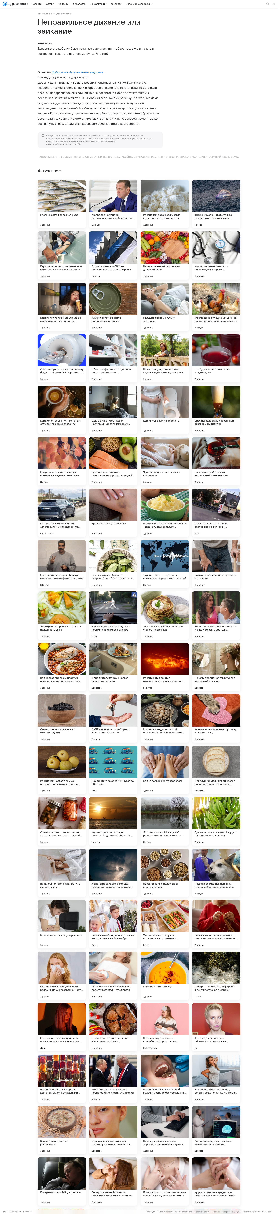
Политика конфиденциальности (257, 1211)
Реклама (27, 1211)
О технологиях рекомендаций (226, 1211)
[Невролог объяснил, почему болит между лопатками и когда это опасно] (216, 1079)
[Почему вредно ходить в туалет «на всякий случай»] (216, 667)
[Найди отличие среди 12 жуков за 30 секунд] (113, 770)
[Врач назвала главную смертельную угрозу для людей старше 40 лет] (113, 461)
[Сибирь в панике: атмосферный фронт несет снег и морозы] (216, 976)
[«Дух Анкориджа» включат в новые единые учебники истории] (113, 1079)
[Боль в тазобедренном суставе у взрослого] (216, 564)
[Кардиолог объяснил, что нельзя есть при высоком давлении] (62, 410)
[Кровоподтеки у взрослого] (113, 513)
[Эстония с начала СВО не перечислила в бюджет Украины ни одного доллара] (113, 255)
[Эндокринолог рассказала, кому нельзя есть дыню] (62, 615)
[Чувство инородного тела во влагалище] (165, 461)
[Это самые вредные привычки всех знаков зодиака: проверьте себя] (62, 1027)
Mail (5, 1211)
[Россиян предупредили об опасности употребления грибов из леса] (165, 718)
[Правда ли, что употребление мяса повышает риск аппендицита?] (113, 1027)
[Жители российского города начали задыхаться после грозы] (113, 873)
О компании (15, 1211)
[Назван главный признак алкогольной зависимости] (216, 461)
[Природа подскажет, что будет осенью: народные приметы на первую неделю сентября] (62, 461)
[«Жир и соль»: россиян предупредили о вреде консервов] (113, 307)
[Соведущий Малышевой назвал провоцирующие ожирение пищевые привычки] (216, 770)
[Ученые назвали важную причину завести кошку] (216, 718)
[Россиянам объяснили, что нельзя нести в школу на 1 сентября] (113, 924)
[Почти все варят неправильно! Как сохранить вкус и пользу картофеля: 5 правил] (165, 513)
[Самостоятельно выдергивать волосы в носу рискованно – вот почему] (62, 976)
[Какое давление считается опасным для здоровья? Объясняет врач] (216, 255)
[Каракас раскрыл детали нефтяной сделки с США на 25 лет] (113, 821)
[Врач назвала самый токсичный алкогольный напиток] (216, 410)
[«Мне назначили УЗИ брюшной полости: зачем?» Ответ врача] (113, 976)
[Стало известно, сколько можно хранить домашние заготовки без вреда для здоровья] (62, 821)
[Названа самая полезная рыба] (62, 204)
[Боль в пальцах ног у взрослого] (165, 770)
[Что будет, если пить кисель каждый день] (216, 358)
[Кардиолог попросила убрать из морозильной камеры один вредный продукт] (62, 307)
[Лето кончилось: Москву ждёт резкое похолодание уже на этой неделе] (165, 821)
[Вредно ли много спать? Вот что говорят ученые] (62, 873)
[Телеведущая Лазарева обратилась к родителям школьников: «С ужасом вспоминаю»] (216, 1027)
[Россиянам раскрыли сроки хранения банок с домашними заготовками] (62, 1079)
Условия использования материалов (175, 1211)
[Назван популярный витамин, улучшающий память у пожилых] (165, 358)
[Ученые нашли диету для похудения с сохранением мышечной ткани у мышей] (165, 924)
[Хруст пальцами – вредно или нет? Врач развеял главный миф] (216, 1181)
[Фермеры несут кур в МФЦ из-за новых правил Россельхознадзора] (216, 307)
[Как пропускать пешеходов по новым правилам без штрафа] (113, 615)
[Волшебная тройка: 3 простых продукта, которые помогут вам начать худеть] (62, 667)
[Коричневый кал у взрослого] (165, 410)
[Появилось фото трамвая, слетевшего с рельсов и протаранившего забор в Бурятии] (216, 513)
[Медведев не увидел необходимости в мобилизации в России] (113, 204)
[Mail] (5, 4)
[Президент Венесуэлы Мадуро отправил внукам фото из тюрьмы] (62, 564)
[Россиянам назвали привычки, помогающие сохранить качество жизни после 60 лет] (216, 924)
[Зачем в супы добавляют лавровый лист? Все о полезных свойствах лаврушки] (113, 564)
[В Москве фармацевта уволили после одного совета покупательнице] (113, 358)
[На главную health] (17, 4)
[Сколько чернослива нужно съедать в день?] (62, 718)
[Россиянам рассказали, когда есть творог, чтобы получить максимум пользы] (165, 204)
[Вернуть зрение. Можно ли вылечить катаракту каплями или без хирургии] (113, 1181)
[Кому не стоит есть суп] (165, 976)
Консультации (45, 13)
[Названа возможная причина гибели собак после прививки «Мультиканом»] (216, 873)
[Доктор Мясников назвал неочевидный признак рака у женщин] (113, 410)
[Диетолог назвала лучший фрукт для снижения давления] (216, 821)
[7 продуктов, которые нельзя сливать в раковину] (113, 667)
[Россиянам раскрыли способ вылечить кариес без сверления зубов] (165, 1079)
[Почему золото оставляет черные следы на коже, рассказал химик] (165, 1181)
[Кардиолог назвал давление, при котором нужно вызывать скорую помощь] (62, 255)
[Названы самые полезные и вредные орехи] (165, 873)
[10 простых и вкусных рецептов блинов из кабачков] (165, 615)
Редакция (150, 1211)
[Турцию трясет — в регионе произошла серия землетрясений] (165, 564)
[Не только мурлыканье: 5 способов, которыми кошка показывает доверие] (165, 1027)
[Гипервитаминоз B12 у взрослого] (62, 1181)
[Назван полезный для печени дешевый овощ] (165, 255)
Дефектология (63, 13)
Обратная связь (202, 1211)
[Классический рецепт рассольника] (62, 1130)
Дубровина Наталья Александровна (77, 72)
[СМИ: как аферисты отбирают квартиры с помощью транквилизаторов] (113, 718)
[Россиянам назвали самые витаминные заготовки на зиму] (62, 770)
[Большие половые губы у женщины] (165, 307)
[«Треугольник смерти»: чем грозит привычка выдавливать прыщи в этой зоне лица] (113, 1130)
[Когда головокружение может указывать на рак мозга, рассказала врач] (216, 1130)
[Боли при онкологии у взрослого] (62, 924)
